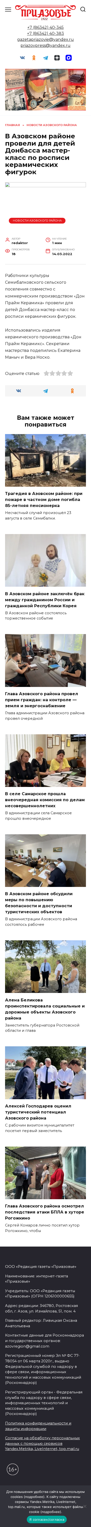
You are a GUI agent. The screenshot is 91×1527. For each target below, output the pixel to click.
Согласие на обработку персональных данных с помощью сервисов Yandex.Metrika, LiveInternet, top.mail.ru (42, 1443)
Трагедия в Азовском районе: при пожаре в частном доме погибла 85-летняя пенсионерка (43, 499)
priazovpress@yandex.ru (45, 45)
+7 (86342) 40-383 (45, 33)
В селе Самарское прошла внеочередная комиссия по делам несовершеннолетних (45, 799)
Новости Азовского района (37, 220)
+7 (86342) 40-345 (45, 27)
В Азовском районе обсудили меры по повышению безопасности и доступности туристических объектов (39, 902)
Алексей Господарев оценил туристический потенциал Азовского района (38, 1112)
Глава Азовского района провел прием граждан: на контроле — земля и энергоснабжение (41, 699)
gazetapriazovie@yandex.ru (45, 39)
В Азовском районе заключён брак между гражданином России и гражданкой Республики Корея (44, 599)
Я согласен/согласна (46, 1519)
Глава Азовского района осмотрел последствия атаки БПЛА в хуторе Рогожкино (44, 1212)
